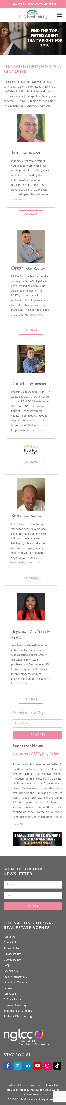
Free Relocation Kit (15, 976)
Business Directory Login (19, 1016)
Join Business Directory (18, 1011)
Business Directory (15, 1005)
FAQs (7, 965)
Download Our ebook (17, 982)
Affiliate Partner (13, 999)
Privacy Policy (12, 954)
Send (33, 906)
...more (57, 817)
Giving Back (11, 971)
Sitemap (8, 988)
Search (37, 735)
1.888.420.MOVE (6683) (40, 3)
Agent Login (11, 993)
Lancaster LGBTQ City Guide (36, 754)
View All (18, 824)
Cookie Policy (12, 959)
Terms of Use (12, 948)
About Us (9, 937)
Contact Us (10, 942)
